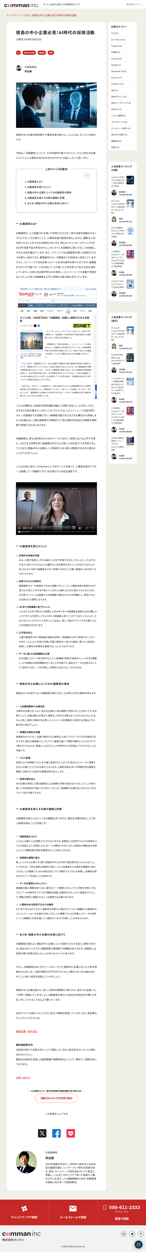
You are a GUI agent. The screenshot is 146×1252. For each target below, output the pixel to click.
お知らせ (115, 109)
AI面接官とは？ (35, 181)
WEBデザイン (116, 96)
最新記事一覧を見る (26, 1031)
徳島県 (41, 52)
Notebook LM (117, 71)
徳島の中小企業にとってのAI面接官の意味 (49, 192)
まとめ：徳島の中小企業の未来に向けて (48, 203)
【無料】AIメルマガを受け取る (56, 1098)
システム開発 (116, 115)
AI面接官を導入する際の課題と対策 (46, 198)
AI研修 (114, 52)
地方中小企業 (29, 52)
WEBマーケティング (119, 102)
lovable (114, 64)
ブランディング (117, 122)
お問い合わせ (23, 1077)
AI (18, 52)
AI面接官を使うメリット (39, 187)
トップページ (14, 15)
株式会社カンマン (133, 4)
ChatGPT (115, 83)
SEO (113, 90)
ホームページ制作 (119, 128)
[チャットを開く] (139, 1245)
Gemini (114, 77)
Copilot (114, 45)
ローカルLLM (117, 39)
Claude (114, 58)
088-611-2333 (124, 1207)
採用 (51, 52)
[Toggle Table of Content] (85, 175)
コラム (26, 15)
